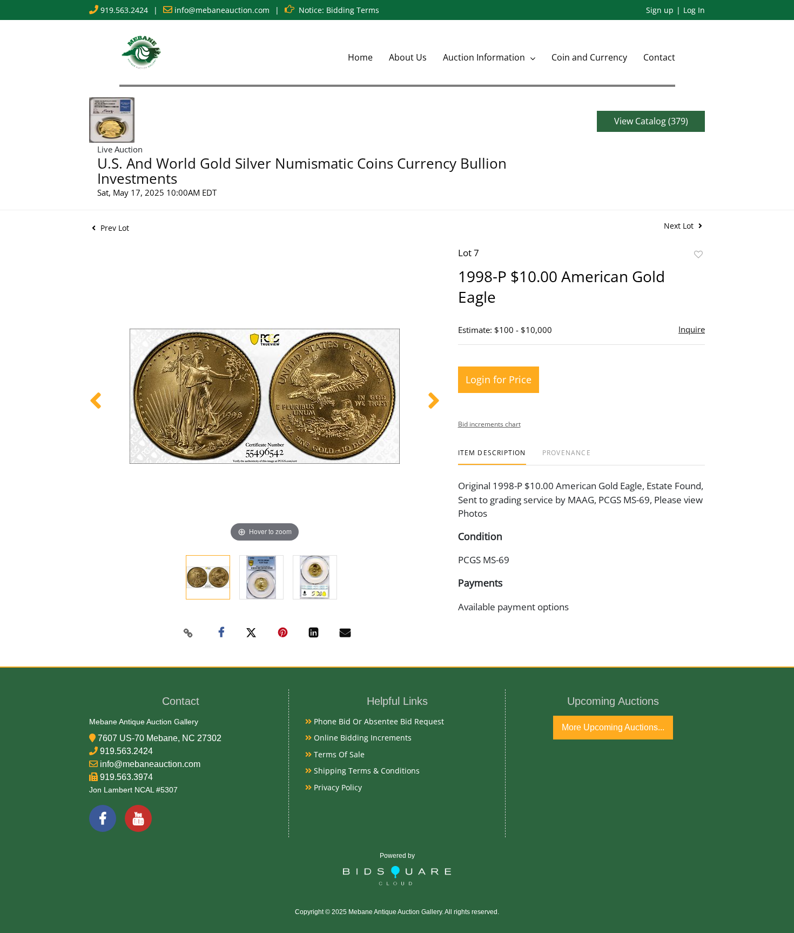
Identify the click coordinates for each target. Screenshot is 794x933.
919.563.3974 (126, 777)
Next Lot (680, 225)
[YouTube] (138, 818)
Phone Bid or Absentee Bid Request (378, 721)
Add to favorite (698, 254)
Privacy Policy (337, 787)
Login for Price (498, 379)
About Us (408, 57)
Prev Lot (113, 228)
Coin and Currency (589, 57)
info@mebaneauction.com (222, 10)
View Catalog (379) (651, 121)
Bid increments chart (489, 424)
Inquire (691, 329)
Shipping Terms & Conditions (366, 770)
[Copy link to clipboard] (188, 633)
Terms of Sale (338, 754)
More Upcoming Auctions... (613, 727)
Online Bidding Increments (362, 737)
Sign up (660, 10)
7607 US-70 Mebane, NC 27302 (159, 738)
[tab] (492, 457)
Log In (694, 10)
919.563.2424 (124, 10)
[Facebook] (102, 818)
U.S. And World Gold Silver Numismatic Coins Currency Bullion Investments (302, 171)
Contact (659, 57)
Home (360, 57)
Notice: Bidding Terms (339, 10)
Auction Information (485, 57)
